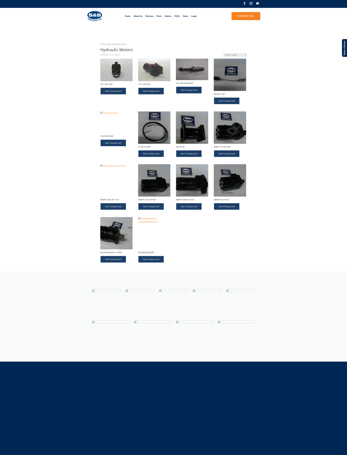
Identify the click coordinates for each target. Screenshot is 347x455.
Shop (109, 44)
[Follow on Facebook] (244, 3)
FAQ (181, 403)
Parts (159, 16)
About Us (138, 16)
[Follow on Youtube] (257, 3)
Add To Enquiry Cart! (113, 91)
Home (128, 16)
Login (194, 16)
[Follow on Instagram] (251, 3)
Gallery (168, 16)
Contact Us (246, 16)
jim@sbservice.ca (234, 408)
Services (149, 16)
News (185, 16)
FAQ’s (177, 16)
